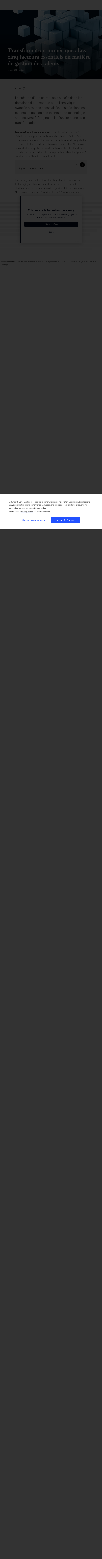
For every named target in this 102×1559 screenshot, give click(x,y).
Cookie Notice (40, 508)
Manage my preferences (33, 520)
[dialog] (51, 511)
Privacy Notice (27, 512)
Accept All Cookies (65, 520)
